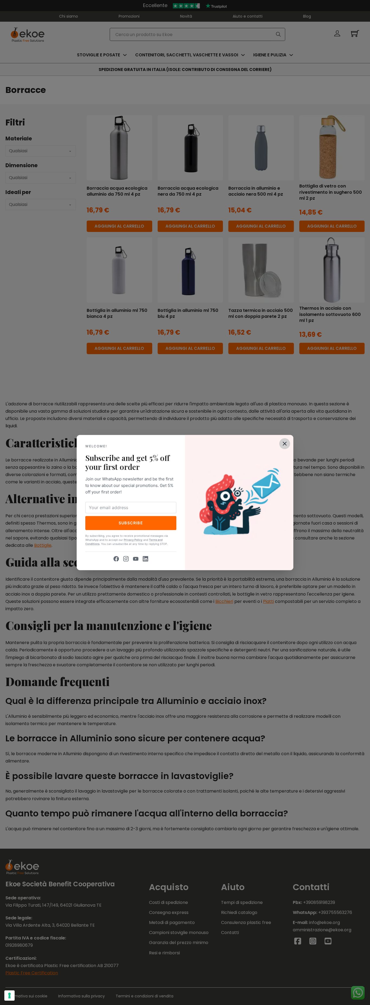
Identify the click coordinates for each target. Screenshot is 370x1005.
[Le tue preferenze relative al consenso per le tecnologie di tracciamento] (9, 995)
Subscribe (131, 523)
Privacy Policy (133, 539)
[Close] (284, 443)
